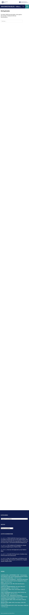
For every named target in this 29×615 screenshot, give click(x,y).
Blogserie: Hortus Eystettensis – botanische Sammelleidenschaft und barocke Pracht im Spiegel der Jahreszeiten (14, 581)
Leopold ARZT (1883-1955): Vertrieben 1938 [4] (13, 589)
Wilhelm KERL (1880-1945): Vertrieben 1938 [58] (13, 602)
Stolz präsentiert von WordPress (7, 613)
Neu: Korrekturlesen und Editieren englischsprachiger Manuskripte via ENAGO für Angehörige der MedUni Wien (14, 560)
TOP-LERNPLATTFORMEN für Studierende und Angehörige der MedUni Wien (13, 546)
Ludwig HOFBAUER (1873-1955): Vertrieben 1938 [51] (14, 605)
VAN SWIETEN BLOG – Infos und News (11, 6)
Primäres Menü (27, 6)
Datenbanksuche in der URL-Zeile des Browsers (12, 583)
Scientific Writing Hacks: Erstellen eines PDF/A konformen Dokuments (14, 554)
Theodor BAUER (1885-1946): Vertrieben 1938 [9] (13, 599)
